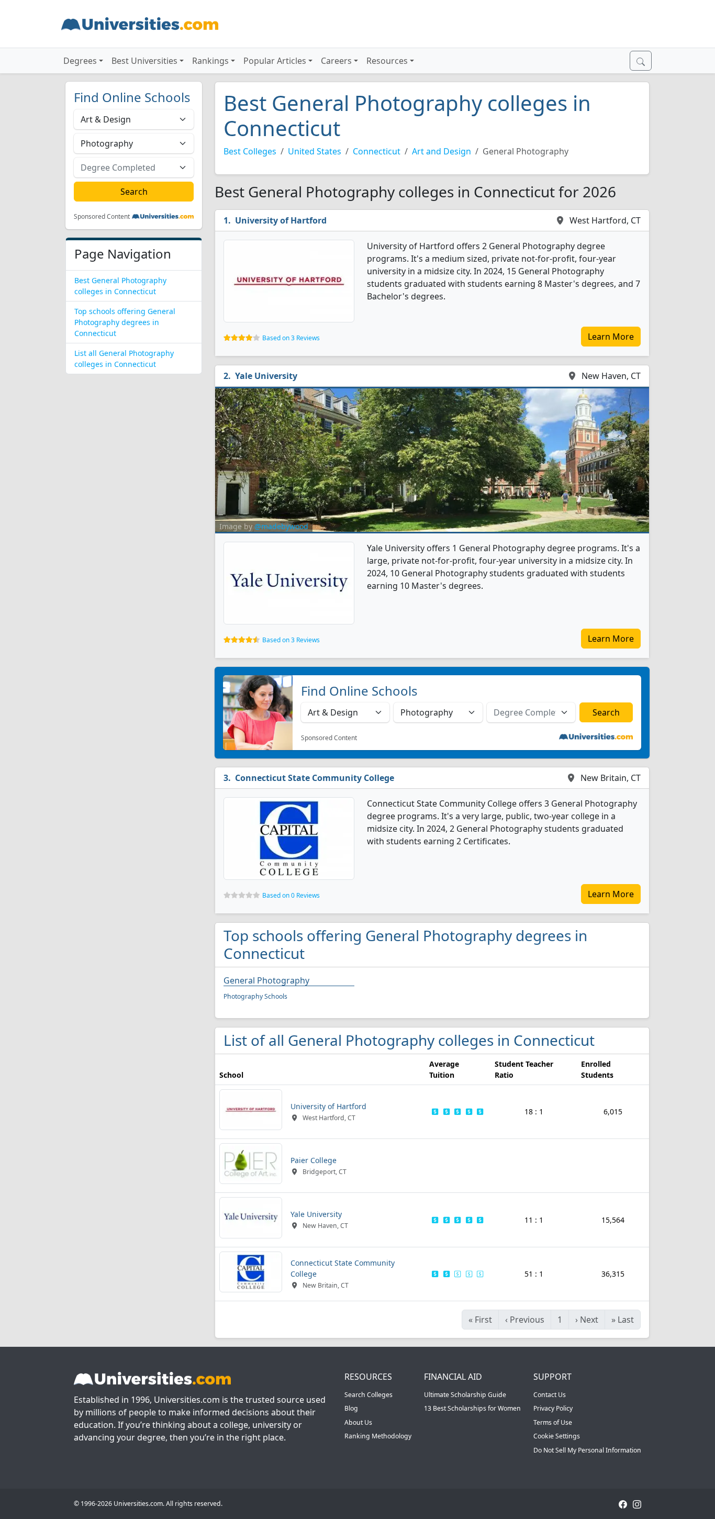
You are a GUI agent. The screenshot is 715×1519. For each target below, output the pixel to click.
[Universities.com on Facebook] (623, 1503)
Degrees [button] (80, 60)
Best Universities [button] (144, 60)
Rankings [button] (210, 60)
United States (314, 151)
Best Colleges (250, 151)
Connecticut (376, 151)
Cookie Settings (556, 1436)
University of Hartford (281, 220)
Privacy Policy (553, 1408)
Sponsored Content (102, 216)
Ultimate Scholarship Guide (465, 1394)
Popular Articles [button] (274, 60)
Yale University (266, 376)
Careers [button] (336, 60)
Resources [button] (387, 60)
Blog (351, 1408)
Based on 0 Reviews (291, 895)
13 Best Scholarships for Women (472, 1408)
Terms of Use (552, 1422)
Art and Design (441, 151)
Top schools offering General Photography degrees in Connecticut (124, 322)
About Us (358, 1422)
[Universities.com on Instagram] (637, 1503)
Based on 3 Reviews (291, 337)
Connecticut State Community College (314, 778)
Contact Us (549, 1394)
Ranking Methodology (377, 1436)
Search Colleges (368, 1394)
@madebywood (281, 526)
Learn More (611, 336)
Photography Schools (255, 996)
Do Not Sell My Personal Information (587, 1450)
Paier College (314, 1160)
